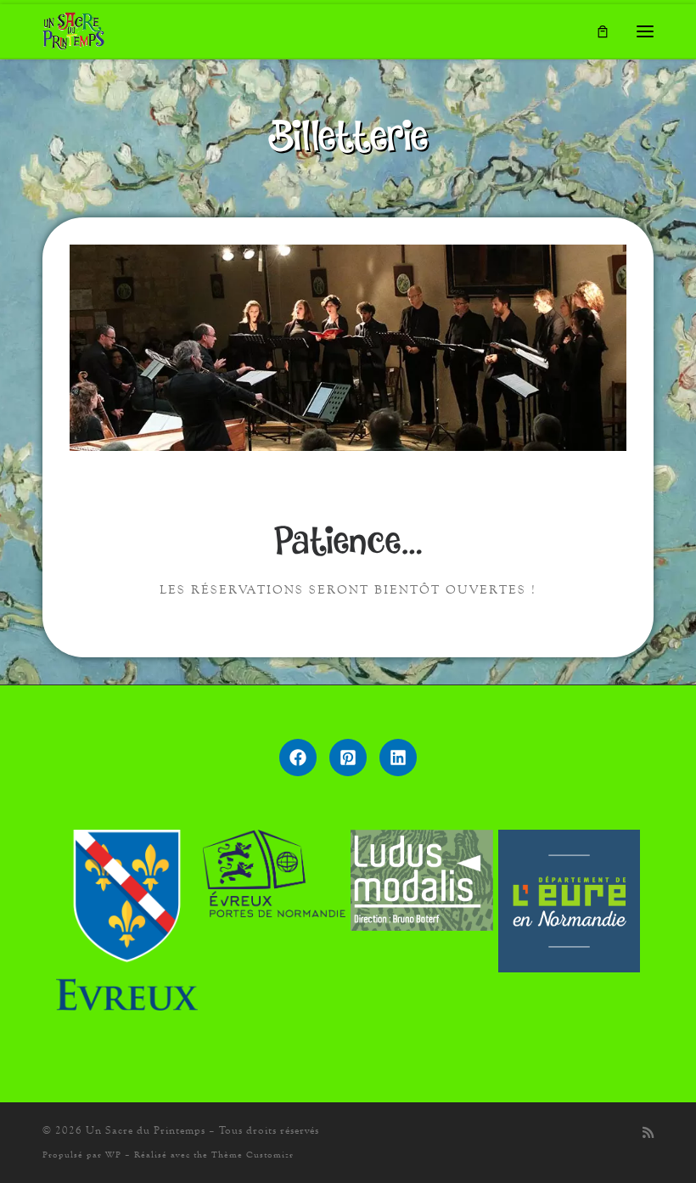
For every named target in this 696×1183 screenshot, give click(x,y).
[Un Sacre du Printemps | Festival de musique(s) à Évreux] (73, 29)
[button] (298, 757)
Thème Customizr (252, 1154)
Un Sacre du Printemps (145, 1130)
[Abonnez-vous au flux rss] (648, 1134)
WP (113, 1154)
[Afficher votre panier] (602, 31)
